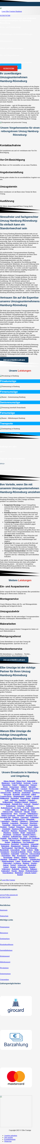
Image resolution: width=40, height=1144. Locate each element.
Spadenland (26, 792)
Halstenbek (5, 846)
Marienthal (15, 798)
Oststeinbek (24, 844)
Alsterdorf (20, 815)
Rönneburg (20, 827)
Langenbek (14, 823)
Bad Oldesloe (19, 848)
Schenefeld (34, 844)
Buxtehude (7, 834)
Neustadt (22, 813)
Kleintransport (5, 956)
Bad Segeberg (13, 838)
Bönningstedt (16, 846)
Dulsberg (15, 817)
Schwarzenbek (34, 854)
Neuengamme (29, 791)
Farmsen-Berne (6, 796)
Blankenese (6, 783)
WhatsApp (8, 1141)
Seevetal (5, 840)
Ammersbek (30, 833)
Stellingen (29, 806)
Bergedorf (5, 831)
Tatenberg (36, 792)
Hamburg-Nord (30, 829)
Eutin (23, 850)
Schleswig (24, 854)
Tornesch (25, 846)
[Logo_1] (11, 11)
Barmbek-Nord (31, 815)
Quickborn (26, 840)
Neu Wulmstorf (28, 842)
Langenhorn (5, 821)
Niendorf (35, 804)
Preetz (29, 852)
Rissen (5, 787)
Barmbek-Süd (5, 817)
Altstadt (27, 812)
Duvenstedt (25, 794)
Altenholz (3, 859)
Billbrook (15, 810)
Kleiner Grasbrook (8, 815)
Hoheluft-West (17, 804)
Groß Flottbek (17, 783)
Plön (13, 855)
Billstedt (23, 810)
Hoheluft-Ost (20, 819)
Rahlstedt (35, 798)
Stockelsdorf (5, 855)
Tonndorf (22, 800)
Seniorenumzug (5, 974)
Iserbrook (27, 783)
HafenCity (18, 812)
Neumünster (4, 852)
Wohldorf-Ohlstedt (21, 802)
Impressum (3, 910)
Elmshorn (5, 836)
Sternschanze (14, 787)
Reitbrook (16, 792)
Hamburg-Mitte (17, 829)
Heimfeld (5, 823)
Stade (25, 836)
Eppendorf (24, 817)
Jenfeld (28, 796)
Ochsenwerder (5, 792)
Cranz (25, 825)
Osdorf (14, 785)
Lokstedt (27, 804)
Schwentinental (33, 855)
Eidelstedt (33, 802)
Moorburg (33, 823)
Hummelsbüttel (18, 796)
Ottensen (33, 785)
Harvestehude (5, 804)
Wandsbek (23, 831)
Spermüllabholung (6, 950)
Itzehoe (7, 842)
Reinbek (16, 833)
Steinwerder (35, 808)
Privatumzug (4, 968)
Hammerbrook (6, 813)
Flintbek (24, 857)
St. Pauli (26, 808)
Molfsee (16, 857)
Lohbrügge (9, 791)
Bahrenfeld (31, 781)
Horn (15, 813)
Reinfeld (3, 838)
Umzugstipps (4, 979)
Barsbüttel (15, 844)
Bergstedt (7, 794)
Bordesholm (7, 857)
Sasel (6, 800)
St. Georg (17, 808)
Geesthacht (17, 834)
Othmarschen (24, 785)
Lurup (34, 783)
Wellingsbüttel (7, 802)
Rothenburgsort (7, 808)
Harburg (14, 831)
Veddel (7, 810)
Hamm (33, 812)
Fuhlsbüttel (34, 817)
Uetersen (35, 840)
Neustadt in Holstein (18, 852)
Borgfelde (31, 810)
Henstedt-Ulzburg (29, 834)
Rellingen (34, 846)
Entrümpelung (5, 939)
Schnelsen (20, 806)
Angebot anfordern (10, 1135)
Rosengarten (4, 844)
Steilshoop (13, 800)
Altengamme (5, 789)
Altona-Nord (20, 781)
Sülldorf (24, 787)
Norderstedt (32, 831)
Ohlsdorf (14, 821)
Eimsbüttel (6, 829)
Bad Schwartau (31, 848)
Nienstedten (6, 785)
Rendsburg (5, 854)
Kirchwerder (33, 789)
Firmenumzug (4, 927)
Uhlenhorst (24, 821)
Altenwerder (16, 825)
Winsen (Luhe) (15, 840)
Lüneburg (32, 836)
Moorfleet (18, 791)
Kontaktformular (9, 1139)
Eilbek (33, 794)
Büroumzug (4, 933)
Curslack (24, 789)
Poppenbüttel (25, 798)
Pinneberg (7, 833)
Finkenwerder (8, 812)
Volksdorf (31, 800)
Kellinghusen (17, 842)
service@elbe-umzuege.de (9, 895)
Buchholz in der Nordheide (30, 838)
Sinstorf (29, 827)
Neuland (11, 827)
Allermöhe (32, 787)
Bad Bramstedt (7, 848)
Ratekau (37, 852)
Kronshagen (21, 855)
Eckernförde (15, 850)
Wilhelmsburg (32, 813)
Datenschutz (4, 916)
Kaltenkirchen (16, 836)
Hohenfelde (30, 819)
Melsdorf (32, 857)
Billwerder (15, 789)
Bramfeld (16, 794)
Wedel (22, 833)
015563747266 (5, 897)
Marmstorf (24, 823)
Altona (36, 827)
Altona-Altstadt (9, 781)
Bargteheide (4, 850)
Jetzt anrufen (8, 1137)
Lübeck (30, 850)
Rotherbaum (10, 806)
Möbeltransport (5, 962)
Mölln (36, 850)
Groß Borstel (9, 819)
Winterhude (33, 821)
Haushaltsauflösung (6, 944)
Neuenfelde (6, 825)
